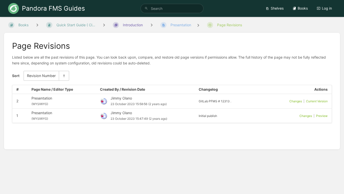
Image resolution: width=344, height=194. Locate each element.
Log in (327, 8)
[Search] (146, 8)
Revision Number (41, 76)
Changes (295, 101)
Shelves (277, 8)
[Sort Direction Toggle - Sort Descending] (64, 75)
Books (303, 8)
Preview (322, 116)
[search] (172, 8)
